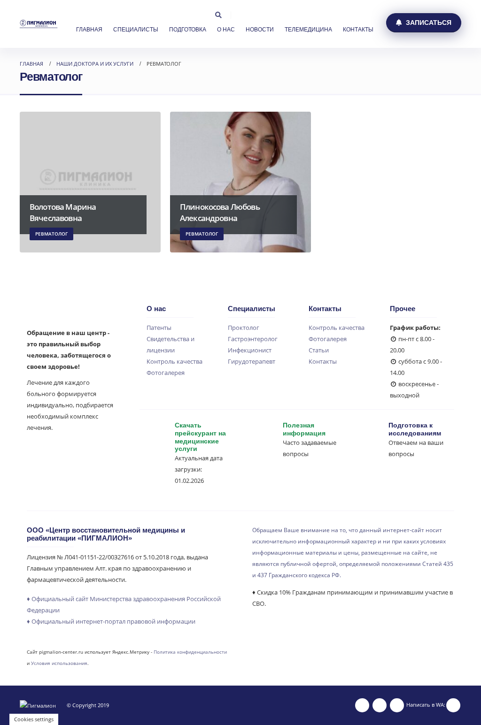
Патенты (159, 328)
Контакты (358, 29)
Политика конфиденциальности (190, 652)
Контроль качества (174, 362)
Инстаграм (362, 705)
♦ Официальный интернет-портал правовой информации (111, 622)
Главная (89, 29)
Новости (260, 29)
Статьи (319, 350)
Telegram (397, 705)
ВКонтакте (379, 705)
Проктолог (243, 328)
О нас (226, 29)
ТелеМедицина (308, 29)
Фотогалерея (166, 373)
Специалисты (135, 29)
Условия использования (59, 663)
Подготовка (187, 29)
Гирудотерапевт (251, 362)
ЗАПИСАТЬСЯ (427, 22)
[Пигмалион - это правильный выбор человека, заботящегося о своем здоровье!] (38, 24)
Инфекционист (250, 350)
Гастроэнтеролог (253, 339)
